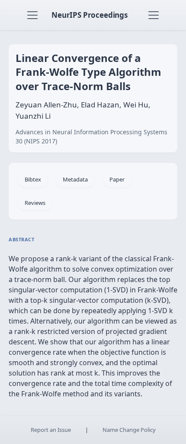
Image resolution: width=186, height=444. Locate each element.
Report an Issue (51, 430)
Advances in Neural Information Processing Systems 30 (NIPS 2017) (91, 136)
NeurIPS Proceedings (89, 15)
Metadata (75, 179)
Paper (117, 179)
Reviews (35, 203)
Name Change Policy (129, 430)
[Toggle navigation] (32, 15)
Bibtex (33, 179)
